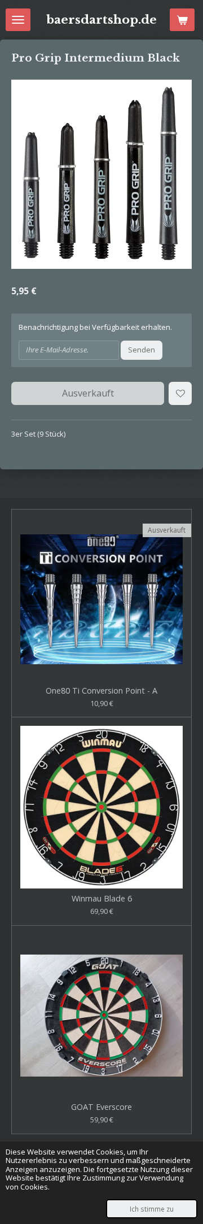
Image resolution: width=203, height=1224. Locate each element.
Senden (141, 350)
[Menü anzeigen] (18, 19)
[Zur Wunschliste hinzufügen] (180, 393)
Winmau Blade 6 (102, 899)
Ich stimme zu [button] (152, 1208)
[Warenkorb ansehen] (182, 19)
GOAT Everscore (101, 1107)
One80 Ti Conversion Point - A (101, 691)
